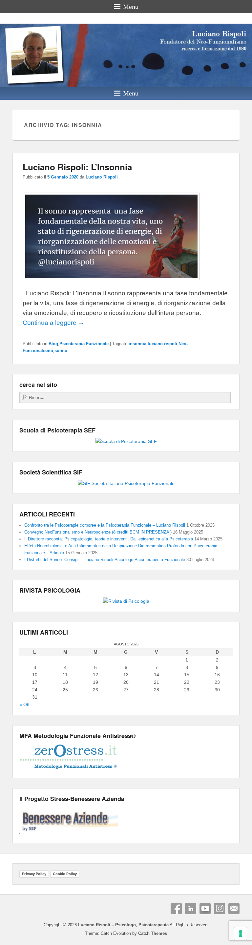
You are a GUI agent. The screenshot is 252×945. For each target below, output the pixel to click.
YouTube (205, 908)
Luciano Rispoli (102, 177)
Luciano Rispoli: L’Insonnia (77, 167)
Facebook (176, 908)
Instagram (219, 908)
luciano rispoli (162, 343)
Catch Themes (152, 933)
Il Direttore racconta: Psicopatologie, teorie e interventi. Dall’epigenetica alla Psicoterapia (108, 538)
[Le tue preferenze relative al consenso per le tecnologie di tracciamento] (240, 933)
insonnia (137, 343)
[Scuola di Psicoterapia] (126, 441)
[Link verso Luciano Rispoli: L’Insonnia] (111, 283)
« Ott (24, 704)
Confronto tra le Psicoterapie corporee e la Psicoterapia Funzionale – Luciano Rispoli (104, 525)
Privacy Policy (34, 874)
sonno (60, 350)
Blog (53, 343)
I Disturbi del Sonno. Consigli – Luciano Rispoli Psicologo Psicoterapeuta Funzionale (104, 559)
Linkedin (190, 908)
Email (234, 908)
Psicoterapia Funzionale (84, 343)
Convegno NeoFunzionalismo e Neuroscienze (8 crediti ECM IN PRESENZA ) (98, 532)
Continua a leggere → (53, 322)
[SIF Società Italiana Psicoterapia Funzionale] (126, 483)
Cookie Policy (65, 874)
